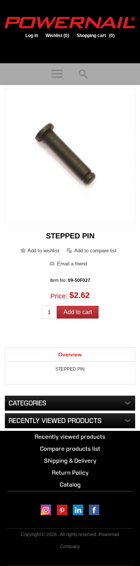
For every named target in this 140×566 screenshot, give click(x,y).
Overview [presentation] (70, 354)
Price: (59, 295)
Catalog (70, 484)
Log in (31, 35)
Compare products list (70, 448)
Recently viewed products (70, 436)
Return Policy (70, 472)
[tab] (70, 354)
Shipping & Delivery (70, 460)
